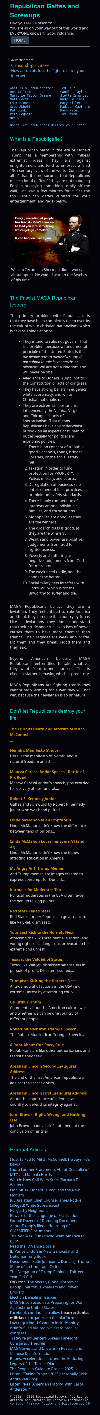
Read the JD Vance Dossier (33, 1251)
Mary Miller (70, 108)
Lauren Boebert (23, 108)
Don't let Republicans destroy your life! (47, 130)
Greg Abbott (20, 112)
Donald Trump (21, 97)
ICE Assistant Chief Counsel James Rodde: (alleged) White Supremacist (46, 1208)
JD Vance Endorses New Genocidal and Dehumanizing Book (44, 1259)
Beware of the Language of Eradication (44, 1220)
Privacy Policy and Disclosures (55, 1408)
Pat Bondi (18, 115)
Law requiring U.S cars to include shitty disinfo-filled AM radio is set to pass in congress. (44, 1333)
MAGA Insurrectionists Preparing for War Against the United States (46, 1310)
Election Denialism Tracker (33, 1302)
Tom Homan (68, 119)
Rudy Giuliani (72, 104)
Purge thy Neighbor (27, 1215)
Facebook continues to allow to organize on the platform (49, 1320)
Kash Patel (69, 115)
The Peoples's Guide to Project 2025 (41, 1373)
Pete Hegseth (21, 119)
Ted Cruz (67, 93)
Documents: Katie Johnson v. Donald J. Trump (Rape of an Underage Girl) (49, 1269)
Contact (16, 1408)
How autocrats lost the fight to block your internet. (48, 75)
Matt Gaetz (19, 104)
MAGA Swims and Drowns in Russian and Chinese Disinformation (46, 1356)
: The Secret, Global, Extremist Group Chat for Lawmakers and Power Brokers (44, 1292)
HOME (20, 45)
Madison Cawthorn (75, 112)
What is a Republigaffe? (31, 93)
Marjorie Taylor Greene (30, 100)
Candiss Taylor (73, 97)
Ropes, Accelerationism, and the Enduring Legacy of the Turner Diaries (46, 1366)
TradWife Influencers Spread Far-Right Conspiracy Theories (43, 1346)
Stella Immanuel (74, 100)
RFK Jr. (16, 123)
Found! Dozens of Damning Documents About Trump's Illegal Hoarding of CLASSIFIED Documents (45, 1231)
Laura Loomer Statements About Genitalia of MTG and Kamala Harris (49, 1177)
